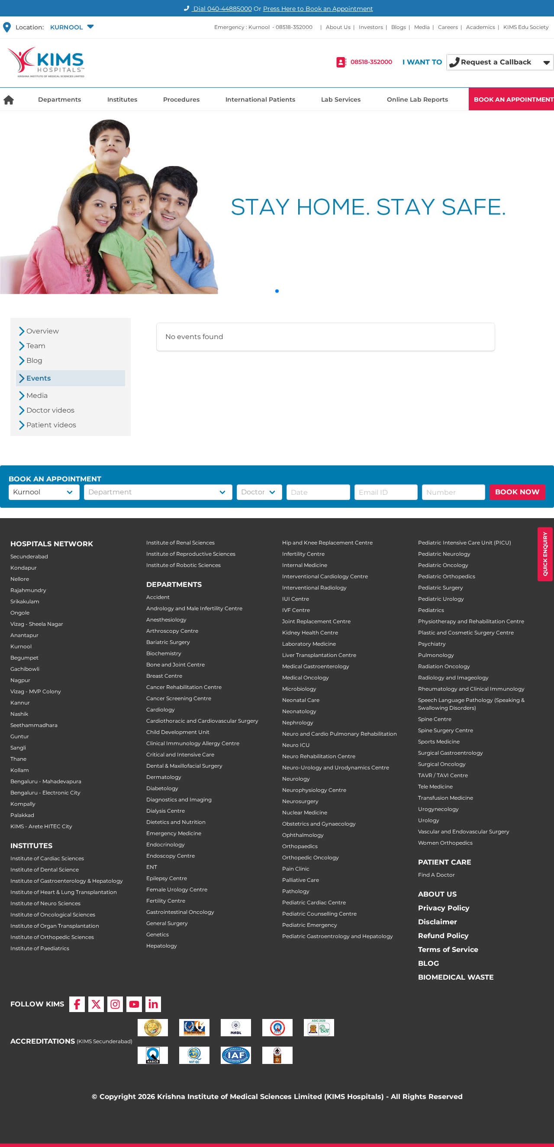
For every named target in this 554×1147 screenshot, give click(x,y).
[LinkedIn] (153, 1004)
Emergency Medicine (173, 833)
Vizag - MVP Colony (35, 691)
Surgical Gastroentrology (450, 753)
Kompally (22, 804)
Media (422, 27)
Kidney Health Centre (310, 632)
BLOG (428, 963)
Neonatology (299, 711)
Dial (222, 9)
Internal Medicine (304, 565)
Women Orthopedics (445, 842)
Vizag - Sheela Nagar (36, 624)
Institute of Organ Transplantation (54, 926)
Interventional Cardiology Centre (325, 576)
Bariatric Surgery (168, 642)
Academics (480, 27)
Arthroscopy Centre (172, 631)
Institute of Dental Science (44, 869)
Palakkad (22, 815)
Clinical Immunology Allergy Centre (192, 743)
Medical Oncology (305, 677)
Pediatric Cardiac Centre (314, 902)
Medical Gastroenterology (315, 666)
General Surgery (167, 923)
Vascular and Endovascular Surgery (463, 831)
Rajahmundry (28, 590)
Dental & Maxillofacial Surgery (184, 766)
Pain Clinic (295, 868)
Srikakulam (24, 601)
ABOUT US (437, 894)
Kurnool (21, 646)
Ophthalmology (303, 835)
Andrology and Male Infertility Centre (194, 608)
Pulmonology (436, 655)
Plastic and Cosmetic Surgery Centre (466, 632)
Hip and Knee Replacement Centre (327, 542)
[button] (71, 27)
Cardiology (160, 709)
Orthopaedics (300, 846)
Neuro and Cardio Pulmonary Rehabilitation (339, 733)
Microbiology (299, 689)
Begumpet (24, 657)
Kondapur (23, 567)
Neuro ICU (296, 745)
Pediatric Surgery (440, 587)
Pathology (295, 891)
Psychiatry (432, 644)
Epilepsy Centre (166, 878)
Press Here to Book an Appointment (318, 9)
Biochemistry (163, 653)
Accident (158, 597)
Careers (448, 27)
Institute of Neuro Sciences (45, 903)
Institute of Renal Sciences (180, 542)
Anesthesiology (166, 619)
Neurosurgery (300, 801)
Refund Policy (443, 936)
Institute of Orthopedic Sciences (52, 937)
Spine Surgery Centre (445, 730)
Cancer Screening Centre (178, 698)
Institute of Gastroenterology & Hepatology (66, 881)
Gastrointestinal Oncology (180, 912)
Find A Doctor (436, 874)
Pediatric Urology (441, 599)
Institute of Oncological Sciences (52, 914)
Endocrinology (165, 844)
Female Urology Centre (176, 889)
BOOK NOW (517, 492)
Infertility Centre (303, 554)
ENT (151, 867)
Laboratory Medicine (309, 644)
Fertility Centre (165, 900)
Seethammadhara (34, 725)
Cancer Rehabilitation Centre (184, 687)
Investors (371, 27)
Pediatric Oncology (443, 565)
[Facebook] (77, 1004)
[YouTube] (134, 1004)
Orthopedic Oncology (310, 857)
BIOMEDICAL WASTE (456, 977)
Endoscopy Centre (170, 855)
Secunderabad (29, 556)
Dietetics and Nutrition (176, 822)
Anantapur (24, 635)
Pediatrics (431, 610)
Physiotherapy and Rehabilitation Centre (471, 621)
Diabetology (162, 788)
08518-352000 (294, 27)
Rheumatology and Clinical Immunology (471, 689)
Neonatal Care (300, 700)
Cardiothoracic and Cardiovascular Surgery (202, 721)
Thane (18, 759)
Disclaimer (437, 922)
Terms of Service (448, 949)
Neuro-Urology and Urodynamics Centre (335, 767)
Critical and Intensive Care (180, 754)
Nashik (19, 714)
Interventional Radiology (314, 587)
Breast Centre (164, 676)
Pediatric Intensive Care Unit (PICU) (464, 542)
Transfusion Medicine (445, 798)
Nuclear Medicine (304, 812)
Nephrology (297, 722)
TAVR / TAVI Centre (443, 775)
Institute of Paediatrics (39, 948)
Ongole (19, 612)
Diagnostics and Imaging (179, 799)
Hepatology (161, 945)
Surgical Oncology (442, 764)
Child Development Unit (177, 732)
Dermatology (163, 777)
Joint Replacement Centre (316, 621)
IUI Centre (295, 599)
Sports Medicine (439, 741)
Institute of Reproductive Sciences (190, 554)
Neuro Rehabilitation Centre (318, 756)
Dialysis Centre (165, 810)
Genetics (157, 934)
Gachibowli (24, 669)
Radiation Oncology (444, 666)
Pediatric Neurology (444, 554)
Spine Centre (434, 719)
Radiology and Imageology (453, 677)
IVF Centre (296, 610)
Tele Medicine (435, 786)
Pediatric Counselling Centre (319, 913)
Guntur (19, 736)
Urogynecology (438, 809)
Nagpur (20, 680)
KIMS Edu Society (526, 27)
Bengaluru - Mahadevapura (45, 781)
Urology (428, 820)
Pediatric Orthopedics (446, 576)
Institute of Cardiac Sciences (47, 858)
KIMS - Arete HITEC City (41, 826)
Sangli (18, 747)
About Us (338, 27)
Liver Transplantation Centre (319, 655)
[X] (96, 1004)
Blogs (398, 27)
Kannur (20, 702)
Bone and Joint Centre (175, 664)
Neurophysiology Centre (314, 790)
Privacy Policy (444, 908)
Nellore (19, 579)
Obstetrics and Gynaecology (319, 823)
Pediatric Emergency (309, 925)
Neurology (296, 778)
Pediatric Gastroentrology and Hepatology (337, 936)
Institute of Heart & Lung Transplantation (63, 892)
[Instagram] (115, 1004)
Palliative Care (300, 880)
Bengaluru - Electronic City (45, 792)
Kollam (19, 770)
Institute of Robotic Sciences (183, 565)
